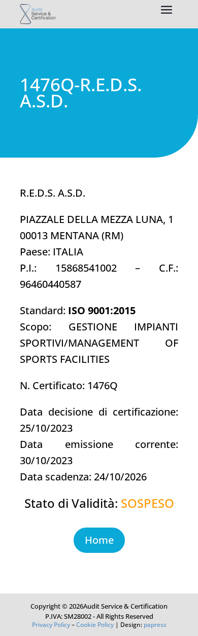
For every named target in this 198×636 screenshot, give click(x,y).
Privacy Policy (51, 624)
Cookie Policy (95, 624)
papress (155, 624)
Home (99, 540)
